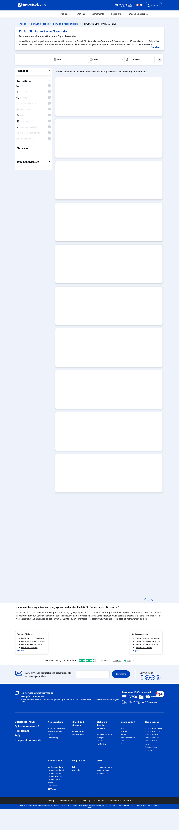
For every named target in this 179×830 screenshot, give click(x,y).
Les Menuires (101, 744)
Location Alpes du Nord (153, 728)
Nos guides (76, 770)
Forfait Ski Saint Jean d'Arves (32, 645)
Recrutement (23, 731)
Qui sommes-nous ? (27, 726)
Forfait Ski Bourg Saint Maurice (33, 638)
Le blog (74, 767)
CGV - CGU (83, 801)
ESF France (149, 750)
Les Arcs (100, 741)
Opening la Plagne (103, 770)
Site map (51, 801)
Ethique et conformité (28, 740)
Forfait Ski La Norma (29, 648)
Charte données (98, 801)
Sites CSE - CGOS (78, 735)
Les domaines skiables (105, 735)
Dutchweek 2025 (102, 773)
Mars (122, 741)
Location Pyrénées (151, 735)
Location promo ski (152, 738)
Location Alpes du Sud (153, 731)
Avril (122, 744)
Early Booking (53, 738)
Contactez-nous (25, 721)
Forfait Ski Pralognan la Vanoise (33, 641)
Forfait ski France (151, 747)
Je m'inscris (121, 674)
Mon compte (155, 5)
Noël (122, 728)
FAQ (17, 735)
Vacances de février (128, 738)
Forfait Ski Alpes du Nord (66, 24)
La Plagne (100, 738)
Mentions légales (66, 801)
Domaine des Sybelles (104, 767)
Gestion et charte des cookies (120, 801)
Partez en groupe (78, 731)
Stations (81, 14)
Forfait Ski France (40, 24)
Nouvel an (124, 731)
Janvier (123, 735)
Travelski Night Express (56, 728)
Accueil (24, 24)
